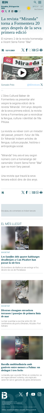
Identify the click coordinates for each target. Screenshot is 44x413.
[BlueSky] (19, 11)
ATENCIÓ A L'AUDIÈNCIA (13, 409)
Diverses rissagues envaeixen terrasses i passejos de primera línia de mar (21, 313)
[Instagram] (12, 11)
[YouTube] (15, 11)
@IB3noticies (33, 84)
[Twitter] (23, 50)
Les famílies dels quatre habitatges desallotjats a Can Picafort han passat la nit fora (20, 259)
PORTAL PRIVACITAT (31, 409)
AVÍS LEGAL (22, 409)
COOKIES (4, 409)
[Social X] (6, 11)
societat (5, 252)
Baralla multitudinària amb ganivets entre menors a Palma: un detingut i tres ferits (20, 367)
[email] (33, 50)
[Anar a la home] (3, 11)
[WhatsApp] (37, 50)
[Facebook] (9, 11)
